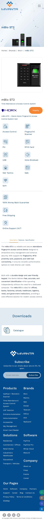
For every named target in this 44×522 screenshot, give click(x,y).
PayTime (26, 441)
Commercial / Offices (11, 445)
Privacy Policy (8, 497)
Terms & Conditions (24, 497)
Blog (21, 493)
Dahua (26, 414)
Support (6, 493)
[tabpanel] (22, 272)
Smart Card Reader (11, 430)
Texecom (26, 410)
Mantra (26, 398)
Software (13, 489)
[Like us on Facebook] (4, 515)
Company (23, 489)
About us (27, 466)
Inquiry (36, 110)
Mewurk (26, 453)
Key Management (10, 426)
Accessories (8, 422)
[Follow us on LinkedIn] (13, 515)
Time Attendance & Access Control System (10, 403)
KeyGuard (27, 422)
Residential (7, 441)
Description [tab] (14, 240)
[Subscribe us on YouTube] (18, 515)
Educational (8, 459)
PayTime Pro (28, 445)
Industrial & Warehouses (8, 454)
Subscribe (33, 375)
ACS (25, 418)
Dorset (26, 406)
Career (26, 478)
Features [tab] (21, 240)
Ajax (25, 402)
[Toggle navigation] (39, 6)
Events (26, 474)
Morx (20, 50)
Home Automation (10, 418)
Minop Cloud (28, 449)
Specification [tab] (29, 240)
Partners (33, 489)
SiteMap (6, 501)
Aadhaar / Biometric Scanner (11, 395)
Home (4, 50)
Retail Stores (8, 449)
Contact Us (29, 493)
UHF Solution (8, 410)
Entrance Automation (11, 414)
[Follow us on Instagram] (9, 515)
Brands (12, 50)
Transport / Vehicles (11, 463)
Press (25, 470)
